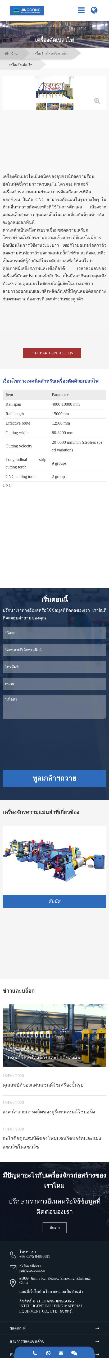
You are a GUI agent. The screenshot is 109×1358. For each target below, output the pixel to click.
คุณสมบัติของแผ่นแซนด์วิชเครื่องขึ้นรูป (43, 1085)
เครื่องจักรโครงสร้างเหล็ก (50, 53)
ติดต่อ (54, 1228)
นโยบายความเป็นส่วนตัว (63, 1292)
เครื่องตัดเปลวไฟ (21, 64)
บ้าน (14, 54)
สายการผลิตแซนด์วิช (27, 1341)
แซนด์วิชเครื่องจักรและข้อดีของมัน (44, 1057)
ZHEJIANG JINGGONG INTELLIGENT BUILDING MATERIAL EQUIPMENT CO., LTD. (51, 1306)
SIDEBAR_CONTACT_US (52, 353)
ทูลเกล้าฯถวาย (54, 778)
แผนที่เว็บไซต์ (30, 1292)
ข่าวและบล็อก (19, 991)
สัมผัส (55, 901)
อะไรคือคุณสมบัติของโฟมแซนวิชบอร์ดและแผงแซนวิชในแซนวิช (52, 1143)
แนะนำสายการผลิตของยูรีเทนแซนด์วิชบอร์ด (49, 1111)
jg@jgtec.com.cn (32, 1270)
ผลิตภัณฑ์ (18, 1328)
